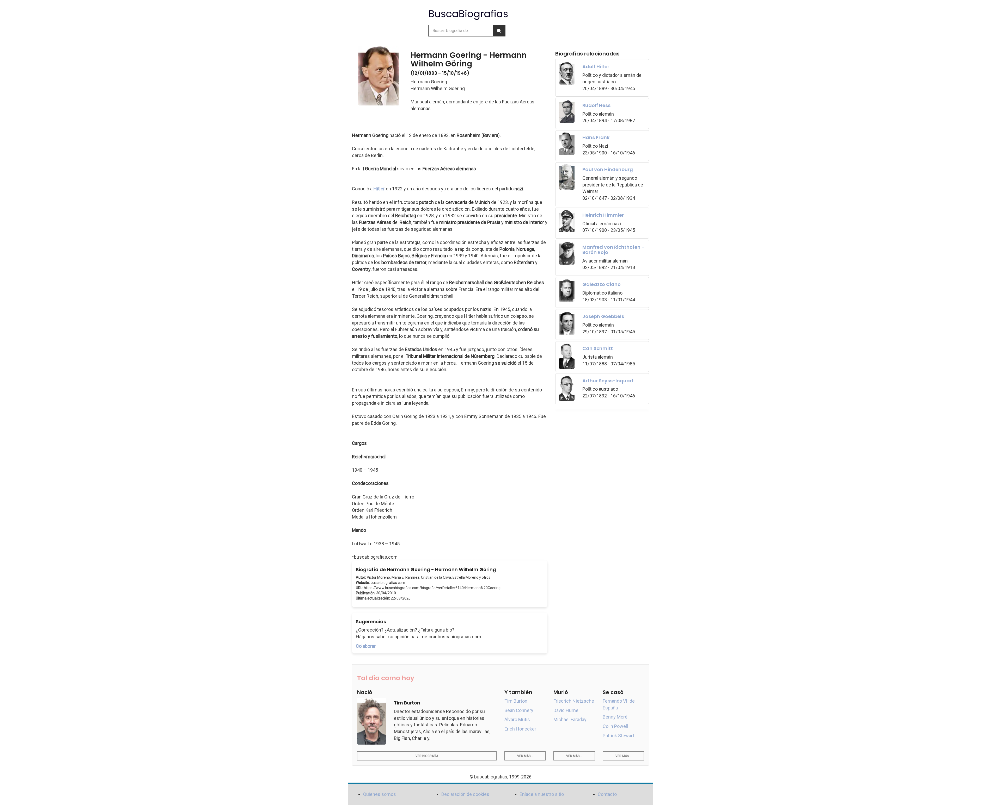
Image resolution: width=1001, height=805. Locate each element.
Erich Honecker (520, 729)
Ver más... (525, 756)
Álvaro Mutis (517, 719)
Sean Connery (518, 710)
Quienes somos (379, 794)
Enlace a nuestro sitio (542, 794)
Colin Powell (615, 726)
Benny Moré (615, 717)
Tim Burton (515, 701)
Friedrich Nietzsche (573, 701)
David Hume (565, 710)
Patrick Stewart (618, 735)
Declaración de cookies (465, 794)
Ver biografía (427, 756)
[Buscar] (498, 30)
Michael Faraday (570, 719)
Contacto (607, 794)
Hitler (379, 188)
